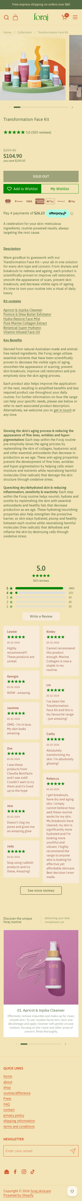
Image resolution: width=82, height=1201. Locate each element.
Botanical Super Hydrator (22, 328)
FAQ (6, 1104)
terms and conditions (19, 1126)
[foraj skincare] (41, 17)
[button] (6, 17)
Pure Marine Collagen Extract (25, 323)
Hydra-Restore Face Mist (21, 319)
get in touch (63, 410)
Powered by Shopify (18, 1195)
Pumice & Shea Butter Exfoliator (27, 314)
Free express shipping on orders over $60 (41, 4)
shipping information (19, 1121)
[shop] (15, 17)
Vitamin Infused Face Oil (21, 332)
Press (7, 1098)
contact (9, 1110)
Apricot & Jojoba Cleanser (22, 310)
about (7, 1082)
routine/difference (17, 1093)
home (7, 1076)
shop (7, 1087)
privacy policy (13, 1115)
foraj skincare (41, 1191)
